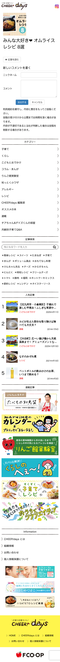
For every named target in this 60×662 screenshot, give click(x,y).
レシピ (22, 361)
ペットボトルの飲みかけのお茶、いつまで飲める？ (37, 373)
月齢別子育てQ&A (12, 229)
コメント (7, 88)
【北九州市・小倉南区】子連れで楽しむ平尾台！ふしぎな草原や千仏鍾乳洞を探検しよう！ (37, 306)
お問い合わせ (11, 552)
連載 (4, 216)
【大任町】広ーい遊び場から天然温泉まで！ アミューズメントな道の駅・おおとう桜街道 (38, 340)
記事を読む (13, 59)
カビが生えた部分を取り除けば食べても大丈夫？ (37, 323)
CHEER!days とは (14, 539)
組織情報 (9, 546)
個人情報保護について (16, 559)
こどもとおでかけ (27, 312)
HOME (12, 635)
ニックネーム (10, 75)
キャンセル (37, 102)
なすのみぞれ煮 (27, 356)
